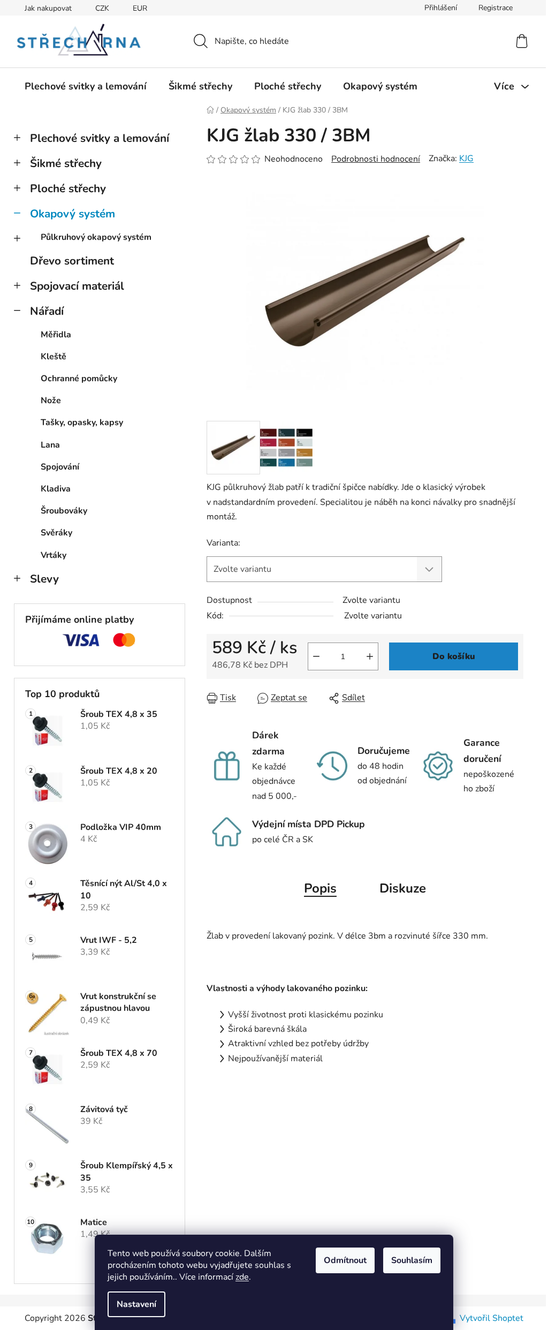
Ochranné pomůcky (79, 378)
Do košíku (453, 656)
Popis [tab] (320, 888)
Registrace (495, 8)
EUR (140, 8)
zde (242, 1277)
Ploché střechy (68, 188)
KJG (466, 158)
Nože (51, 400)
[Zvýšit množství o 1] (370, 656)
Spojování (60, 467)
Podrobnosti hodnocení (375, 159)
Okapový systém (72, 213)
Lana (50, 445)
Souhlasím (411, 1260)
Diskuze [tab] (402, 888)
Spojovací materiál (77, 285)
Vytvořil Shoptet (491, 1318)
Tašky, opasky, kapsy (82, 422)
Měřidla (56, 335)
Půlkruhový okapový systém (96, 237)
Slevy (44, 578)
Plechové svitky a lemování (99, 138)
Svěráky (56, 533)
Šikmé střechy (66, 163)
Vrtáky (53, 555)
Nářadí (47, 311)
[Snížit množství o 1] (316, 656)
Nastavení (136, 1304)
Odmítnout (345, 1260)
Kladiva (56, 489)
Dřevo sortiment (72, 260)
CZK (102, 8)
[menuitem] (85, 86)
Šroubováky (64, 511)
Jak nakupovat (48, 8)
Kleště (53, 356)
